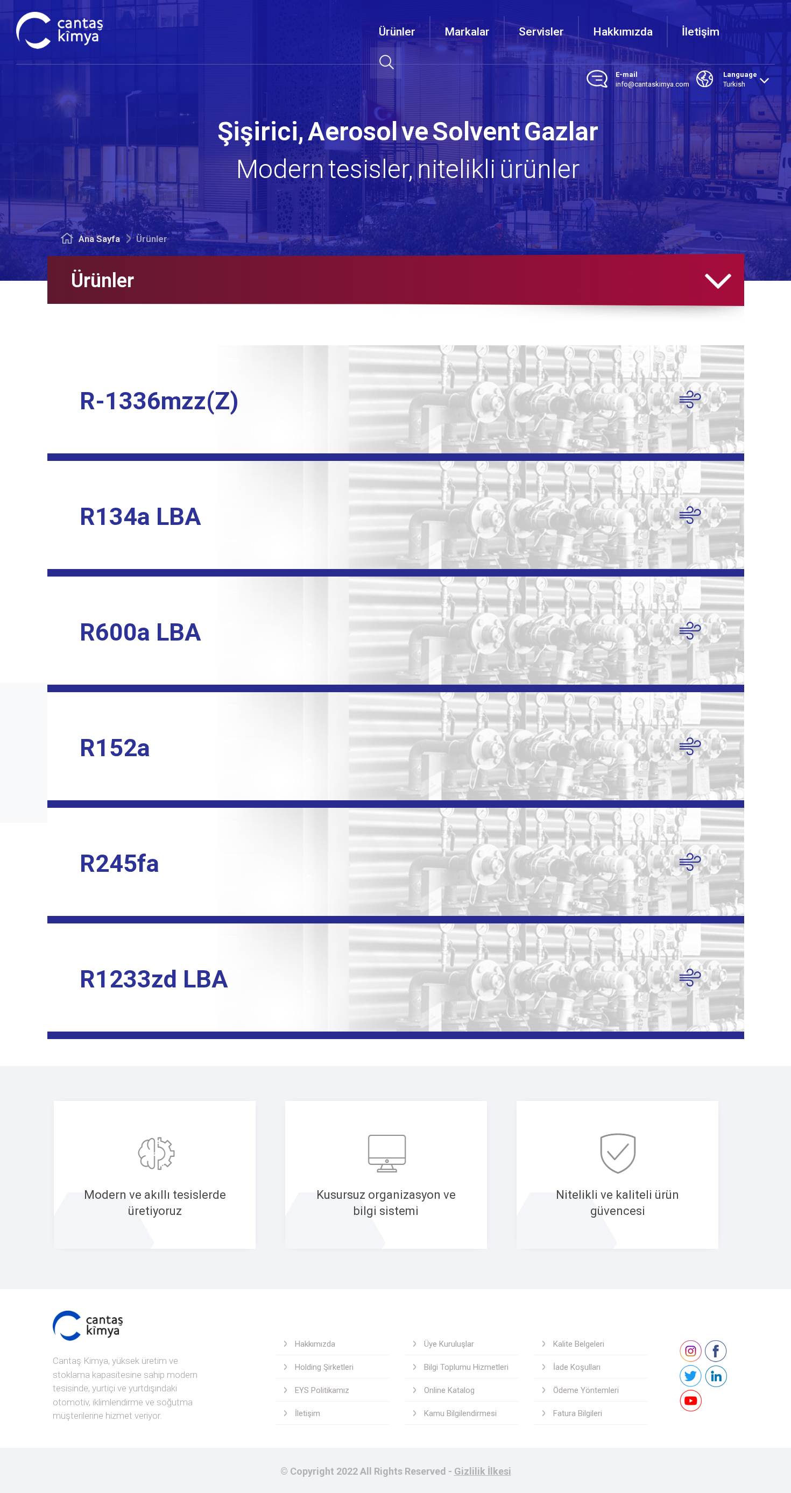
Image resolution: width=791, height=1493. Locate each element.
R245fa (119, 863)
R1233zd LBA (154, 979)
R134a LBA (140, 516)
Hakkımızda (623, 31)
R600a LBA (140, 632)
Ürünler (397, 31)
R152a (115, 748)
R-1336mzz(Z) (159, 401)
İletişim (700, 31)
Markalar (467, 31)
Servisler (541, 31)
